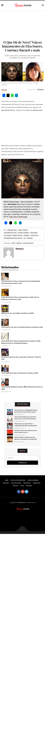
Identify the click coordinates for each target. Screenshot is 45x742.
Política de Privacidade (18, 480)
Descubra (6, 483)
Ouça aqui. (18, 217)
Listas (13, 243)
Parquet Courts (17, 235)
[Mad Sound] (23, 5)
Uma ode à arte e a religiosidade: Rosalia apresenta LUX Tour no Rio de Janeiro (25, 411)
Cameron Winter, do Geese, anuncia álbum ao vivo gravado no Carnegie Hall (25, 438)
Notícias (4, 89)
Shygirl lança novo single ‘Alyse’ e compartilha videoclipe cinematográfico (25, 424)
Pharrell (27, 235)
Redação (41, 89)
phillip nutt (34, 235)
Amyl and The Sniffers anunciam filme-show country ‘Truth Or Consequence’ (25, 417)
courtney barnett (23, 232)
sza (25, 238)
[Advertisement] (22, 128)
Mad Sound (22, 502)
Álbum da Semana (33, 480)
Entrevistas (27, 483)
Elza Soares (7, 235)
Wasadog (30, 238)
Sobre (6, 480)
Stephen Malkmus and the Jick (13, 238)
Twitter (26, 491)
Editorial (29, 485)
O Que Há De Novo (28, 243)
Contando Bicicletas (10, 232)
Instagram (22, 491)
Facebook (19, 491)
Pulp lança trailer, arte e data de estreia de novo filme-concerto (25, 431)
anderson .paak (12, 230)
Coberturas (36, 483)
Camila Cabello (23, 230)
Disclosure (33, 232)
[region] (22, 189)
